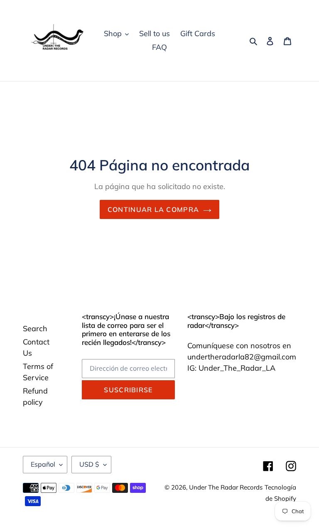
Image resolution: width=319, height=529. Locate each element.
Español (43, 464)
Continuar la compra (153, 209)
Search (35, 328)
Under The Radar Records (226, 487)
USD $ (89, 464)
